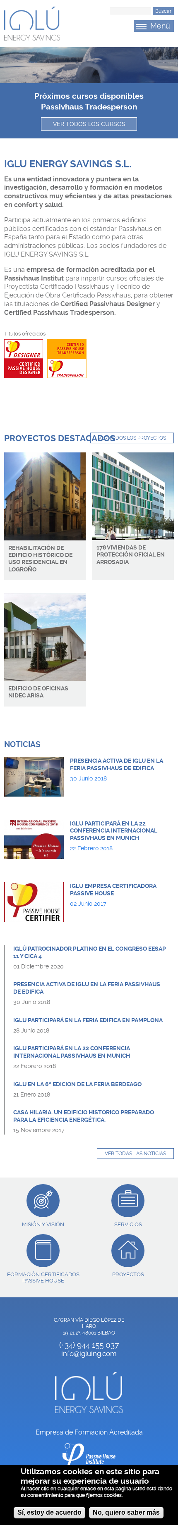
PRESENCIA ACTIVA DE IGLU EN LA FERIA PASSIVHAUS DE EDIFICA (116, 764)
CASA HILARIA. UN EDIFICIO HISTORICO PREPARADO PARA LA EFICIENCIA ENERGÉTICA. (83, 1116)
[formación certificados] (43, 1250)
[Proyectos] (127, 1250)
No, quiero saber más (126, 1512)
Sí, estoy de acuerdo (49, 1512)
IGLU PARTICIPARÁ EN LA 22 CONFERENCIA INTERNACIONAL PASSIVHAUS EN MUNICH (113, 831)
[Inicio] (32, 23)
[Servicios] (127, 1200)
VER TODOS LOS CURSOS (89, 124)
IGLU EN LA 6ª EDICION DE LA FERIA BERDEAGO (77, 1084)
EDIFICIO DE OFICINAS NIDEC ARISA (38, 692)
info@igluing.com (89, 1353)
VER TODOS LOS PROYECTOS (132, 438)
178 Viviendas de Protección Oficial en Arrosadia (130, 555)
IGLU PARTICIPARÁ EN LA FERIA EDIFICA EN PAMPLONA (88, 1020)
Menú (160, 26)
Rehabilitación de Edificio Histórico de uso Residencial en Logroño (40, 559)
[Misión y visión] (43, 1200)
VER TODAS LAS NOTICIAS (135, 1153)
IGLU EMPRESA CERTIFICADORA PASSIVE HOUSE (113, 890)
